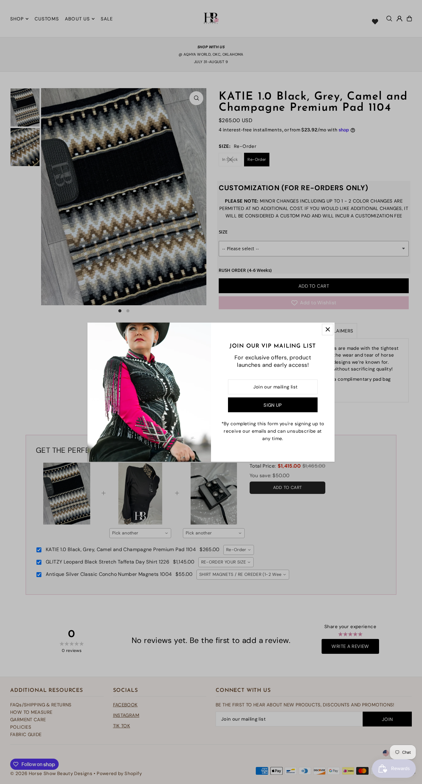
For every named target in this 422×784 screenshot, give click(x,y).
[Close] (327, 329)
